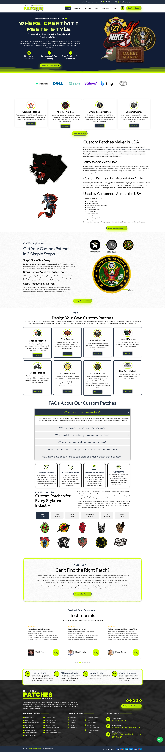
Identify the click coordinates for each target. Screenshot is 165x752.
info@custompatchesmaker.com (126, 727)
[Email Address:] (108, 726)
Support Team (97, 673)
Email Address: (116, 725)
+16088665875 (119, 720)
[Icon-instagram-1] (137, 700)
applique (128, 149)
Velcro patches (145, 149)
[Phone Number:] (108, 719)
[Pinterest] (140, 700)
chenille (122, 149)
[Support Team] (85, 674)
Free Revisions (39, 673)
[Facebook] (127, 700)
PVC (117, 149)
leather (134, 149)
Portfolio (88, 8)
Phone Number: (117, 718)
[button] (75, 662)
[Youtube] (133, 700)
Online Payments (127, 673)
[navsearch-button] (122, 8)
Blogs (96, 8)
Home (68, 8)
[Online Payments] (114, 674)
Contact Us (105, 8)
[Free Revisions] (27, 674)
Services (77, 8)
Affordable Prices (69, 673)
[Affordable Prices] (56, 674)
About (115, 8)
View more (31, 123)
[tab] (42, 515)
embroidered (110, 149)
